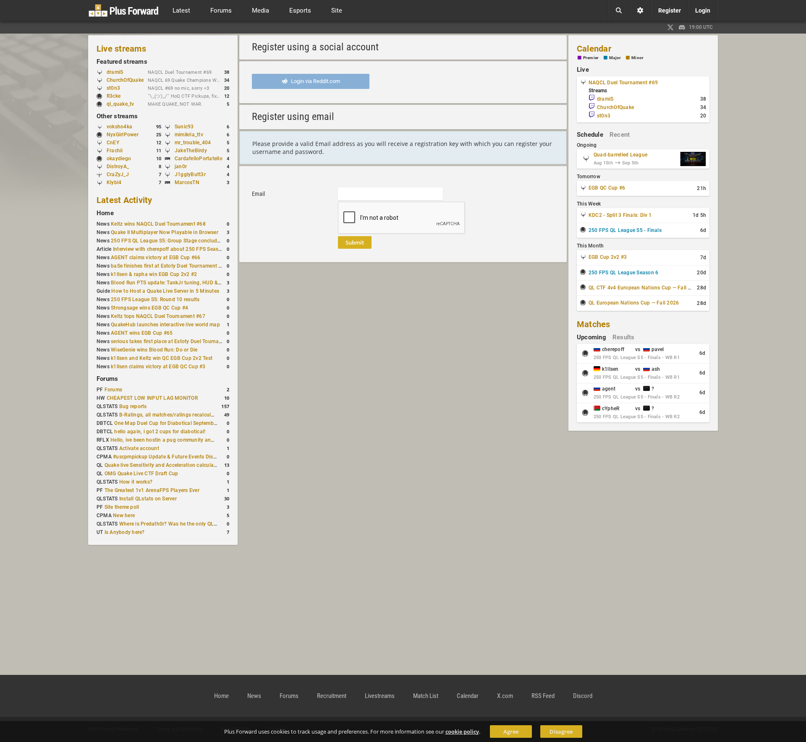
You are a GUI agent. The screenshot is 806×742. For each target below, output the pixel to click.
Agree (510, 731)
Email (258, 193)
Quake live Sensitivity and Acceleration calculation (164, 465)
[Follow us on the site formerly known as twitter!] (670, 27)
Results (623, 337)
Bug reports (133, 406)
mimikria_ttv (189, 135)
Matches (593, 324)
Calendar (594, 49)
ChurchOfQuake (125, 80)
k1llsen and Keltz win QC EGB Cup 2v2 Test (161, 358)
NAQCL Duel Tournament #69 (623, 83)
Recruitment (331, 696)
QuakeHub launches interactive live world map (165, 325)
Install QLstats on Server (148, 499)
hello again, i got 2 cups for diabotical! (159, 432)
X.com (505, 696)
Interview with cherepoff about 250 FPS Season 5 (171, 249)
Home (105, 213)
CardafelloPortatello (198, 158)
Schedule (590, 134)
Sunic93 (184, 127)
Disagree (561, 731)
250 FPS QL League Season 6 (623, 273)
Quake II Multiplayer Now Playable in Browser (164, 232)
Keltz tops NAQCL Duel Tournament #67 (158, 316)
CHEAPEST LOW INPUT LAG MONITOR (152, 398)
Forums (107, 379)
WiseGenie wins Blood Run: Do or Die (154, 350)
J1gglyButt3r (190, 174)
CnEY (113, 143)
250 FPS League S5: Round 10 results (155, 299)
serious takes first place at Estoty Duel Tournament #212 (177, 341)
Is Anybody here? (125, 532)
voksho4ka (119, 127)
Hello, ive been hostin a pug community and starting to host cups (187, 440)
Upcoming (591, 337)
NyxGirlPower (123, 135)
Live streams (121, 49)
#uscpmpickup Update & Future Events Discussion (172, 457)
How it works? (135, 482)
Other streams (117, 116)
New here (124, 515)
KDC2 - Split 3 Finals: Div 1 (620, 215)
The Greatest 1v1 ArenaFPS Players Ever (152, 490)
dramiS (115, 72)
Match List (425, 696)
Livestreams (380, 696)
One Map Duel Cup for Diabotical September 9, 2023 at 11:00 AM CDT (196, 423)
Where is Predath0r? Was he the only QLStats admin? (182, 524)
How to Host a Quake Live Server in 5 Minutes (165, 291)
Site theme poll (122, 507)
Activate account (139, 448)
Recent (620, 134)
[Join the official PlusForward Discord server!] (682, 27)
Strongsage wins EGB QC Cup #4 (149, 308)
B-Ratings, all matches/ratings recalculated (170, 415)
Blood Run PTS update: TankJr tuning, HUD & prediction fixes (183, 283)
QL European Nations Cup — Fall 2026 (634, 303)
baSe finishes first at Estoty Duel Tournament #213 (170, 266)
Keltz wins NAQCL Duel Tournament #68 (158, 224)
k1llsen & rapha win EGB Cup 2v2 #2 (154, 274)
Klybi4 (114, 182)
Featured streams (122, 61)
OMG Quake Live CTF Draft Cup (141, 473)
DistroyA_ (118, 166)
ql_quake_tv (120, 104)
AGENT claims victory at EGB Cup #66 (155, 257)
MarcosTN (187, 182)
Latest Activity (124, 200)
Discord (582, 696)
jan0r (181, 166)
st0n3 (113, 88)
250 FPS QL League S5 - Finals (625, 230)
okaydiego (119, 158)
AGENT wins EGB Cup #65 (142, 333)
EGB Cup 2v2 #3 (608, 257)
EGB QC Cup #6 (607, 188)
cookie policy (462, 731)
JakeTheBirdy (191, 151)
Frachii (115, 151)
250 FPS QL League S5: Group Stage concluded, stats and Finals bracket (197, 241)
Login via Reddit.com (315, 81)
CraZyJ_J (118, 174)
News (254, 696)
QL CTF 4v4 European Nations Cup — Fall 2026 (644, 288)
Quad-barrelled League (620, 155)
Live (583, 69)
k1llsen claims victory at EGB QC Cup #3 (158, 367)
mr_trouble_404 (193, 143)
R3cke (113, 96)
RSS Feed (543, 696)
